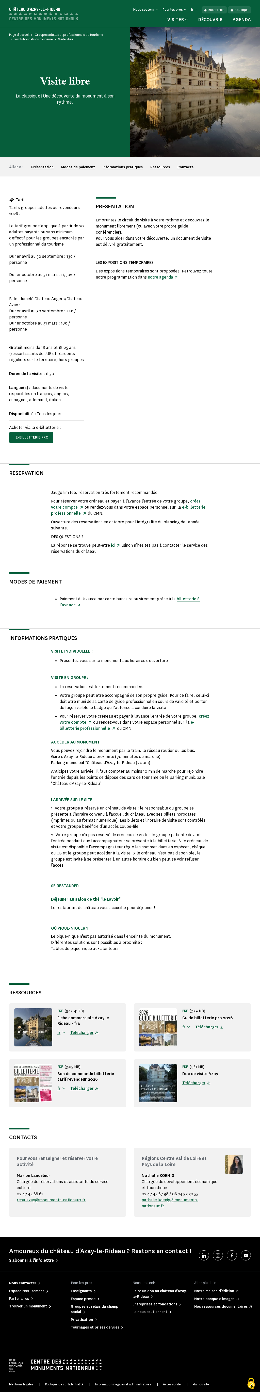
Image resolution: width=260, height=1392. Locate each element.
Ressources (160, 167)
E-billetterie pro (32, 437)
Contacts (185, 167)
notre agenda (160, 277)
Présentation (42, 167)
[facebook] (232, 1255)
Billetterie (216, 10)
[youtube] (246, 1255)
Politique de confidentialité (64, 1384)
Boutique (241, 10)
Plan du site (201, 1384)
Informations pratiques (123, 167)
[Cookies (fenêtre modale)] (251, 1383)
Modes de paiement (78, 167)
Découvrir (210, 20)
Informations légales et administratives (123, 1384)
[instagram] (218, 1255)
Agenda (242, 20)
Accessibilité (172, 1384)
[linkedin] (204, 1255)
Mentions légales (21, 1384)
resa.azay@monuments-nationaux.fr (51, 1200)
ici (113, 545)
